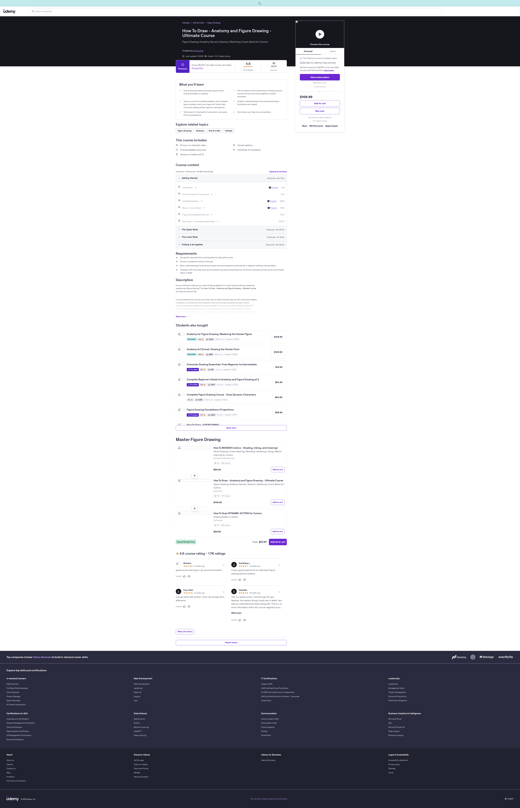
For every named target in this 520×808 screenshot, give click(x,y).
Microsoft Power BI (396, 727)
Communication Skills (270, 719)
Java (136, 700)
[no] (189, 576)
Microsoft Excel (395, 719)
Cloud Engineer (13, 692)
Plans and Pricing (141, 768)
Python (137, 723)
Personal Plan (197, 68)
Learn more (329, 70)
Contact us (11, 768)
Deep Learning (140, 735)
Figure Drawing (213, 23)
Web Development (142, 684)
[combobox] (236, 11)
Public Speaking (267, 727)
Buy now (319, 111)
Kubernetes (266, 700)
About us (10, 760)
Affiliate (137, 772)
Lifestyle (186, 23)
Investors (10, 776)
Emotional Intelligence (397, 700)
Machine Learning (141, 727)
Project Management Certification (20, 723)
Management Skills (396, 688)
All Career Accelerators (16, 704)
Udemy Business (42, 657)
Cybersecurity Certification (17, 719)
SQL (390, 723)
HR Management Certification (18, 735)
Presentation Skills (269, 723)
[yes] (184, 576)
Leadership (393, 684)
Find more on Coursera (16, 781)
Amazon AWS (266, 684)
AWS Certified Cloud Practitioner (275, 688)
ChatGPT (137, 731)
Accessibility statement (398, 760)
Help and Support (141, 776)
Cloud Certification (14, 727)
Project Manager (13, 696)
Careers (9, 764)
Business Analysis (396, 735)
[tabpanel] (319, 93)
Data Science (139, 719)
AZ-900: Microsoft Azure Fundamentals (277, 692)
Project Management (397, 692)
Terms (391, 772)
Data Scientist (12, 684)
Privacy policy (394, 764)
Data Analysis (394, 731)
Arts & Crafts (198, 23)
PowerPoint (266, 735)
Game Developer (13, 700)
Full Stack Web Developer (17, 688)
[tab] (308, 51)
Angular (137, 696)
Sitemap (391, 768)
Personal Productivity (397, 696)
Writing (264, 731)
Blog (8, 772)
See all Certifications (15, 739)
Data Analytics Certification (17, 731)
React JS (137, 692)
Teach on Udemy (141, 764)
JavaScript (138, 688)
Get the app (139, 760)
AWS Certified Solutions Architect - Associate (280, 696)
